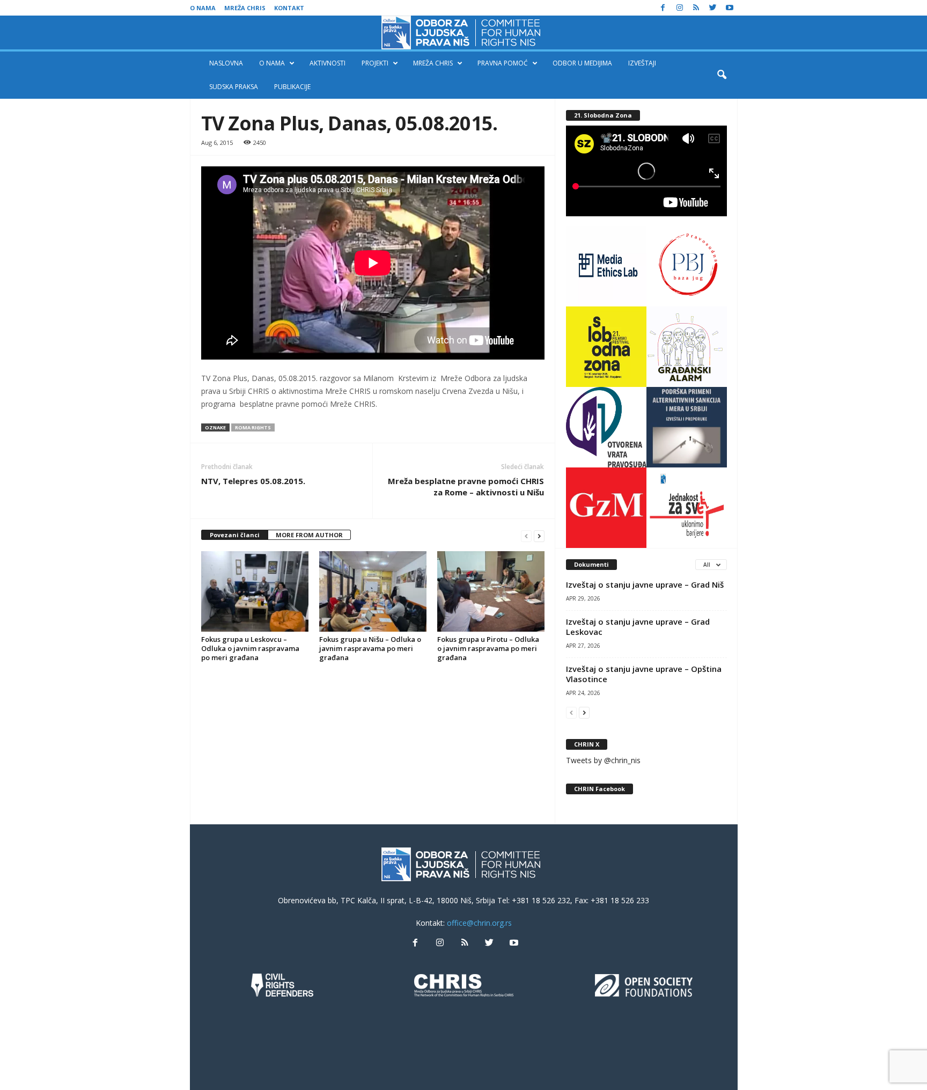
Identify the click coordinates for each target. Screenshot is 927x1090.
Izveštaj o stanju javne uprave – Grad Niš (645, 584)
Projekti (375, 63)
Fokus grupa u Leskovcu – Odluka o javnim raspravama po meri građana (250, 648)
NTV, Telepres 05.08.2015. (253, 480)
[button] (721, 75)
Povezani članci (235, 535)
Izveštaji (642, 63)
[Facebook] (663, 8)
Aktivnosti (327, 63)
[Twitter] (713, 8)
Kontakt (289, 8)
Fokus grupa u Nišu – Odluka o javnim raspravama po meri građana (370, 648)
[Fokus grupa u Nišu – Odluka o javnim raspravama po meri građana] (372, 591)
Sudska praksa (233, 86)
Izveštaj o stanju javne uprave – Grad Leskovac (638, 626)
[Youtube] (729, 8)
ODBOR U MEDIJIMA (582, 63)
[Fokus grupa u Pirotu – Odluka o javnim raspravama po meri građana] (491, 591)
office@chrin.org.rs (479, 923)
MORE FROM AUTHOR (309, 535)
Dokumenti (591, 564)
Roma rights (253, 427)
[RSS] (696, 8)
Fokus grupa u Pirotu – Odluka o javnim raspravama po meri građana (488, 648)
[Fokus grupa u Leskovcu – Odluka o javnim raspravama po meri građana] (254, 591)
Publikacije (292, 86)
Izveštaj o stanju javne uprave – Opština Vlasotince (644, 673)
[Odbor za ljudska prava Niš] (463, 32)
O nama (203, 8)
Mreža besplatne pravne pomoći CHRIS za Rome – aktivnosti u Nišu (466, 486)
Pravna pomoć (502, 63)
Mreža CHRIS (245, 8)
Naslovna (226, 63)
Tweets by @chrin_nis (603, 760)
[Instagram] (679, 8)
